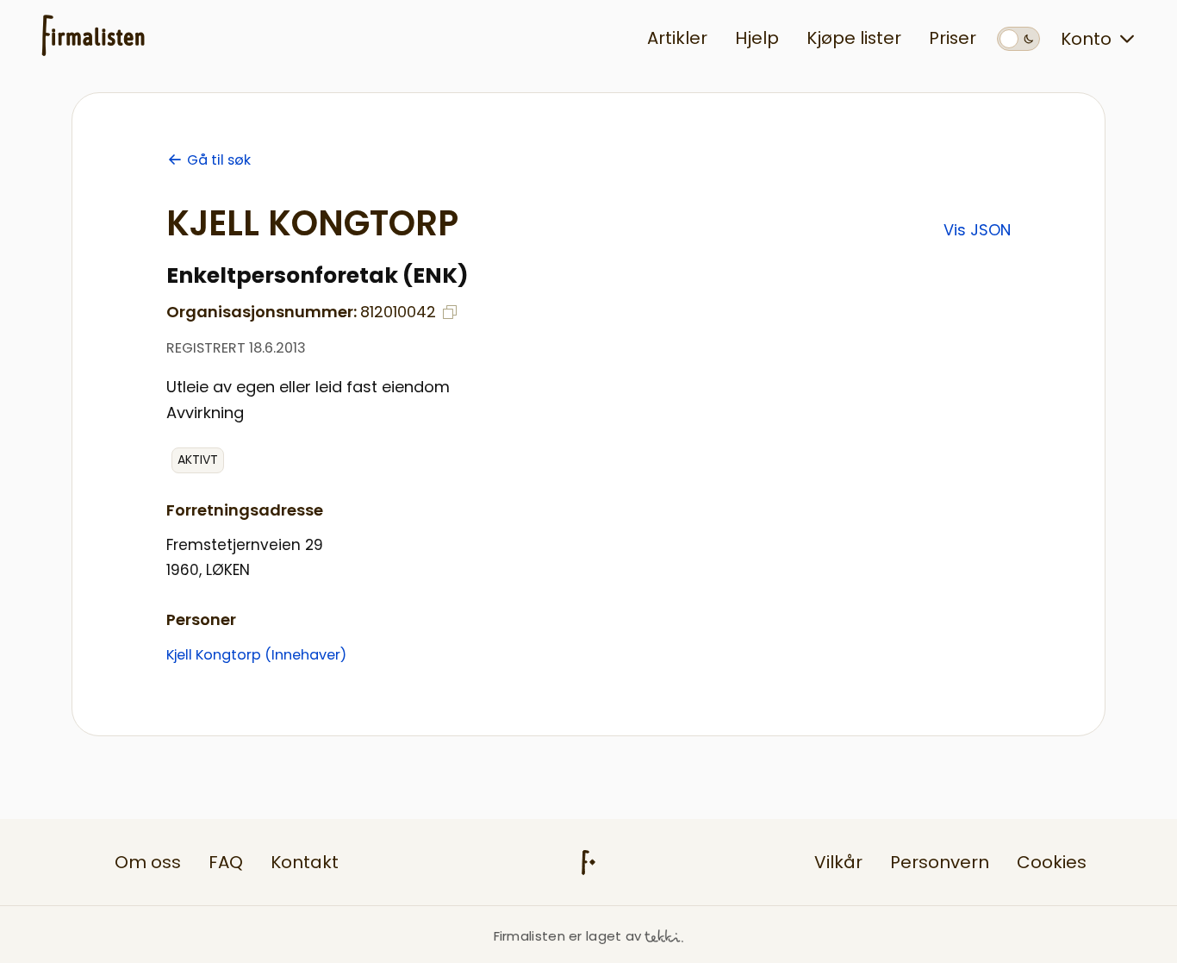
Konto (1086, 39)
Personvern (939, 862)
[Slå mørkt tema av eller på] (1018, 39)
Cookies (1052, 862)
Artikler (677, 38)
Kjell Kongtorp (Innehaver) (256, 655)
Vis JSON (977, 230)
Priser (952, 38)
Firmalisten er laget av (568, 936)
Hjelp (757, 38)
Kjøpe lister (853, 38)
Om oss (148, 862)
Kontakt (305, 862)
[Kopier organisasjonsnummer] (449, 312)
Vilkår (838, 862)
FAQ (226, 862)
